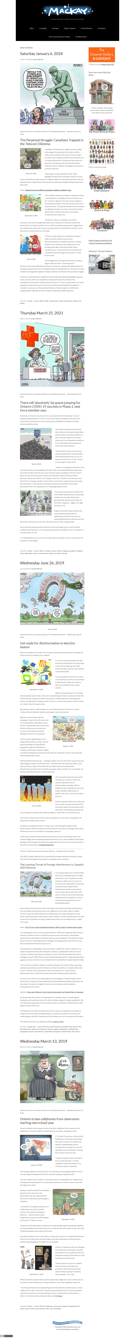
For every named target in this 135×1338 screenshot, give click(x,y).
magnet (56, 1029)
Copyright (43, 28)
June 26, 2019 (58, 1022)
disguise (66, 551)
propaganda (24, 1031)
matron (22, 1308)
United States (66, 1031)
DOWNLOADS (81, 37)
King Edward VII (74, 1306)
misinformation (73, 1029)
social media (48, 1031)
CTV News (58, 1296)
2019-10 (42, 1306)
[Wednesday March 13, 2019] (52, 1105)
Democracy (58, 1027)
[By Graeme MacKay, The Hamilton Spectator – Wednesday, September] (30, 213)
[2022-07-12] (30, 257)
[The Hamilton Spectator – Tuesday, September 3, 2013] (68, 1217)
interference (42, 1029)
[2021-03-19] (30, 171)
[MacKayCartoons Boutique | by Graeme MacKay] (102, 105)
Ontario (29, 551)
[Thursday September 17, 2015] (36, 687)
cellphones (49, 1306)
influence (35, 1029)
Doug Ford (65, 1306)
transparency (57, 1031)
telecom (75, 301)
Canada (29, 301)
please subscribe (108, 64)
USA (34, 1027)
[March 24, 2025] (36, 899)
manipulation (63, 1029)
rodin (61, 301)
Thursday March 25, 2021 (41, 313)
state (47, 1308)
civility (48, 551)
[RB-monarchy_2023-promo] (102, 151)
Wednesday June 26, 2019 (42, 563)
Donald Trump (67, 1027)
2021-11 (42, 551)
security (31, 1031)
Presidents (101, 28)
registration (29, 553)
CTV (35, 541)
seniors (35, 553)
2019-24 (46, 1027)
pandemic (72, 551)
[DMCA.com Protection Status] (6, 1337)
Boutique (55, 28)
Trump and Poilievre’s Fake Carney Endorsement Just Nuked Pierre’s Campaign (55, 992)
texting (50, 553)
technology (57, 1308)
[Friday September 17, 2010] (36, 1272)
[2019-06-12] (36, 803)
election (75, 1027)
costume (53, 551)
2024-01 (42, 301)
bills (47, 301)
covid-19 (60, 551)
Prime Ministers (86, 28)
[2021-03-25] (52, 389)
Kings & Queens (69, 28)
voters (77, 1031)
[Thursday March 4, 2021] (36, 461)
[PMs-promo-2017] (102, 192)
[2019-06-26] (52, 627)
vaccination (57, 553)
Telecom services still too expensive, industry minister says (48, 190)
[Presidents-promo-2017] (102, 232)
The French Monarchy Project (59, 37)
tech (51, 1308)
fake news (27, 1029)
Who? (32, 28)
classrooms (57, 1306)
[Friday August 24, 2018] (36, 1163)
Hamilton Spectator (46, 845)
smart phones (67, 301)
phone (56, 301)
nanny (27, 1308)
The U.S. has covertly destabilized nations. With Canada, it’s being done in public (53, 927)
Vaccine (64, 553)
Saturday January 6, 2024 (41, 53)
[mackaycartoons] (67, 15)
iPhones (50, 1029)
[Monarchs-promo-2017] (102, 211)
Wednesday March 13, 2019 (43, 1041)
